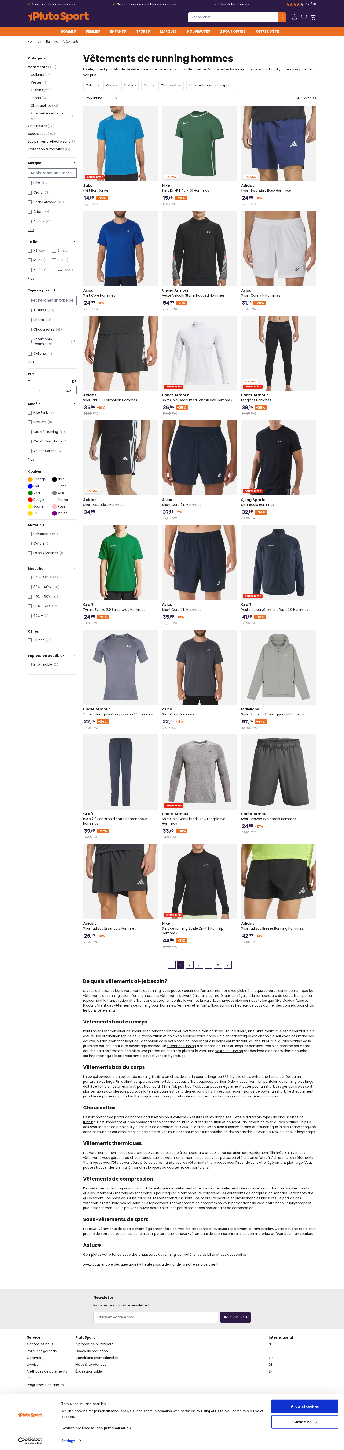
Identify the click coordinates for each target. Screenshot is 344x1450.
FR (271, 1357)
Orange (39, 479)
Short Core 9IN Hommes (181, 607)
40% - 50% (42, 596)
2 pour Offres (233, 31)
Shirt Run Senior (95, 188)
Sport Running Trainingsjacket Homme (272, 712)
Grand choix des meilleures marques (146, 4)
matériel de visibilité (199, 1254)
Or (35, 513)
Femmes (93, 31)
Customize (302, 1422)
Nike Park (40, 412)
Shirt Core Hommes (99, 293)
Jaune (38, 506)
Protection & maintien (49, 149)
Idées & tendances (233, 4)
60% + (38, 615)
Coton (38, 543)
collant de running (135, 1076)
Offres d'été (267, 31)
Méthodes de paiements (47, 1371)
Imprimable (42, 664)
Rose (62, 506)
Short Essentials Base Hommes (266, 188)
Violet (62, 513)
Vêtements (71, 42)
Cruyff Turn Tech (47, 441)
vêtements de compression (113, 1188)
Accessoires (41, 133)
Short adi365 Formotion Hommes (110, 397)
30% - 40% (42, 587)
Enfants (118, 31)
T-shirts (41, 90)
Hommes (68, 31)
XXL (60, 269)
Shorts (39, 98)
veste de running (229, 1051)
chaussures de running (157, 1254)
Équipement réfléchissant (51, 141)
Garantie (34, 1357)
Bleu (36, 486)
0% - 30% (40, 577)
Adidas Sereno (45, 451)
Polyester (40, 533)
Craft (37, 192)
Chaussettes (44, 105)
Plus (31, 230)
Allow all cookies (305, 1406)
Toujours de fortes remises (53, 4)
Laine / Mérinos (45, 553)
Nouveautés (198, 31)
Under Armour (44, 202)
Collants (40, 74)
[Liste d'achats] (304, 17)
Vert (36, 492)
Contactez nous (40, 1344)
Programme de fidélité (45, 1385)
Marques (168, 31)
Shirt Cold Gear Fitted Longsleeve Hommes (197, 397)
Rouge (38, 499)
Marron (63, 499)
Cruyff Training (45, 431)
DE (271, 1364)
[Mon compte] (294, 17)
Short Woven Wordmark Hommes (268, 816)
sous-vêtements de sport (110, 1228)
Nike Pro (39, 422)
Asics (37, 211)
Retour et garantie (42, 1351)
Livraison (34, 1364)
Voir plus (90, 75)
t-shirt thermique (267, 1031)
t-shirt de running (181, 1046)
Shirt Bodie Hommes (257, 502)
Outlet (38, 640)
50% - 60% (42, 606)
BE (270, 1351)
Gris (61, 492)
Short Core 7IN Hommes (260, 293)
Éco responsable (88, 1371)
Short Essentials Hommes (103, 502)
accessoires (237, 1254)
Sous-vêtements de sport (54, 116)
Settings (68, 1441)
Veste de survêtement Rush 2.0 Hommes (274, 607)
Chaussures (41, 126)
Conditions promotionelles (96, 1357)
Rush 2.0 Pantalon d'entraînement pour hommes (115, 818)
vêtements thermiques (108, 1152)
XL (35, 269)
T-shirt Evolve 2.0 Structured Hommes (114, 607)
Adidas (38, 221)
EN (270, 1371)
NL (270, 1344)
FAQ (30, 1378)
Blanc (62, 486)
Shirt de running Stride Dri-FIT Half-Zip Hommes (192, 928)
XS (35, 250)
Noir (61, 479)
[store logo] (58, 17)
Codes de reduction (91, 1351)
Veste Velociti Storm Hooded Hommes (193, 293)
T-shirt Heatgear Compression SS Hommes (118, 712)
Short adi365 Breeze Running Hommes (272, 926)
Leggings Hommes (256, 397)
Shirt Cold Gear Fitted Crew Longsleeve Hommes (193, 818)
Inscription (235, 1317)
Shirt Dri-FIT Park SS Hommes (185, 188)
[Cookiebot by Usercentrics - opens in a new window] (30, 1440)
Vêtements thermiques (42, 341)
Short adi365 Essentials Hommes (109, 926)
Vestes (39, 82)
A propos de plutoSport (94, 1344)
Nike (36, 182)
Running (52, 42)
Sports (143, 31)
